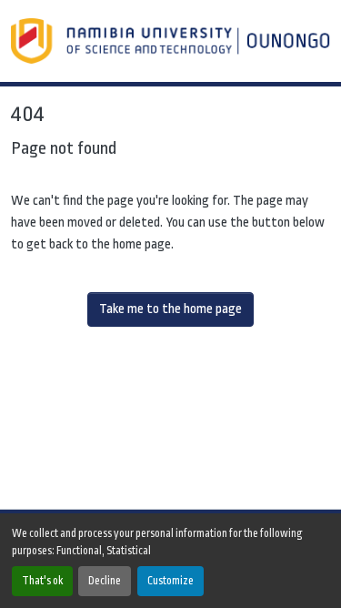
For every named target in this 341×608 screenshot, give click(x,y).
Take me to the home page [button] (170, 309)
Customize (170, 580)
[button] (172, 41)
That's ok (42, 580)
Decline (104, 580)
